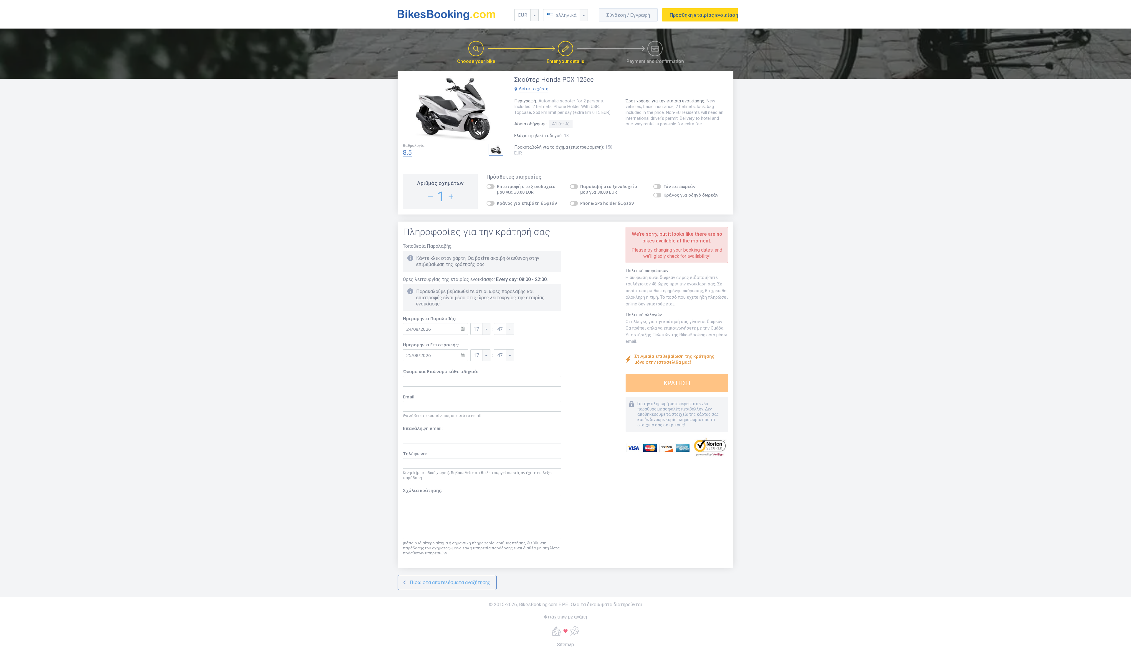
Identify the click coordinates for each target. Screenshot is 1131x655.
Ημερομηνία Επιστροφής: (431, 345)
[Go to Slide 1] (496, 150)
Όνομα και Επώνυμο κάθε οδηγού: (440, 371)
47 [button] (499, 329)
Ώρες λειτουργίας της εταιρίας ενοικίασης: (475, 279)
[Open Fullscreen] (454, 109)
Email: (409, 397)
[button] (565, 15)
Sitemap (565, 644)
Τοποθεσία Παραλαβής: (427, 246)
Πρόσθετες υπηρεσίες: (515, 176)
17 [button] (476, 329)
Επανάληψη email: (423, 428)
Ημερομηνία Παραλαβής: (429, 318)
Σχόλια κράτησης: (422, 490)
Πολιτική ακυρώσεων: (647, 270)
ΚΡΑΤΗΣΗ (677, 383)
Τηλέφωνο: (415, 453)
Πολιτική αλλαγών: (644, 314)
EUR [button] (522, 15)
